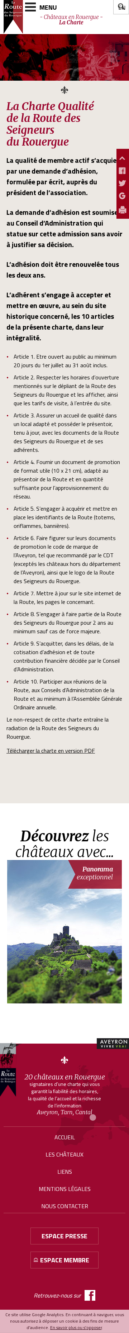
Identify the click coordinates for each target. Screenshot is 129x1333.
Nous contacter (64, 1206)
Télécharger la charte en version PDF (50, 750)
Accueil (64, 1137)
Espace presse (64, 1236)
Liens (64, 1171)
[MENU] (30, 7)
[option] (66, 931)
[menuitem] (122, 7)
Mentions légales (65, 1189)
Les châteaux (64, 1154)
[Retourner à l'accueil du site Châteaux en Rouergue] (13, 17)
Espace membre (64, 1260)
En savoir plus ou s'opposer (76, 1327)
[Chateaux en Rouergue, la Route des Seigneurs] (11, 1070)
